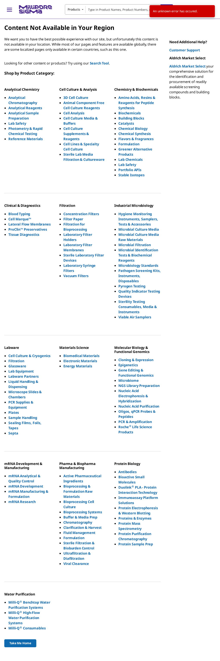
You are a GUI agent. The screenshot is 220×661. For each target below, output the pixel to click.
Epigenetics (128, 365)
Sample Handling (22, 417)
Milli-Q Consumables (27, 628)
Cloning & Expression (135, 359)
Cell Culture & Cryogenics (29, 355)
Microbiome (128, 380)
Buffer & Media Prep (80, 517)
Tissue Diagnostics (23, 234)
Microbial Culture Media (138, 229)
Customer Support (184, 50)
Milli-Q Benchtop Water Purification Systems (29, 605)
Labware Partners (23, 376)
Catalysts (126, 123)
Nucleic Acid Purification (138, 406)
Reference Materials (25, 138)
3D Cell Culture (75, 97)
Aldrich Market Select (187, 66)
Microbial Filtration (134, 244)
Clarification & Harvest (82, 527)
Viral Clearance (76, 563)
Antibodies (127, 471)
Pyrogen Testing (131, 286)
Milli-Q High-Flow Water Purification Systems (24, 617)
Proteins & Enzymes (134, 518)
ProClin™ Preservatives (27, 229)
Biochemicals (129, 113)
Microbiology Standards (138, 265)
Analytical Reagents (25, 108)
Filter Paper (73, 219)
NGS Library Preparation (138, 385)
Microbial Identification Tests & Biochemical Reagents (138, 255)
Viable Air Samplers (134, 317)
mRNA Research (22, 501)
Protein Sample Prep (135, 544)
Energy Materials (77, 366)
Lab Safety (17, 123)
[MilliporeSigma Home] (35, 9)
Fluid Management (79, 532)
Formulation (128, 144)
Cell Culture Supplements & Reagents (76, 133)
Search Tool (99, 63)
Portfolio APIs (129, 169)
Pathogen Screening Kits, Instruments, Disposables (139, 275)
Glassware (17, 366)
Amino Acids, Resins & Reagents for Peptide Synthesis (136, 102)
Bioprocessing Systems (82, 512)
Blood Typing (19, 214)
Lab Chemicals (130, 159)
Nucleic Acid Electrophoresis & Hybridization (133, 395)
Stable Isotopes (131, 175)
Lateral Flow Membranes (29, 224)
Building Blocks (131, 118)
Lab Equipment (21, 371)
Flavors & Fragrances (136, 138)
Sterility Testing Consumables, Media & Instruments (137, 306)
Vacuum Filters (76, 275)
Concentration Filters (81, 214)
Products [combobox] (74, 9)
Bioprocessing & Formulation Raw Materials (78, 491)
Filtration (16, 361)
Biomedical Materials (81, 355)
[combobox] (119, 9)
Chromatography (77, 522)
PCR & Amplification (135, 421)
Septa (13, 433)
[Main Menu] (9, 9)
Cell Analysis (73, 113)
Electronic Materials (80, 361)
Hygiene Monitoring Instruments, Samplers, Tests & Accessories (138, 219)
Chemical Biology (132, 128)
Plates (13, 412)
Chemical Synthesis (134, 133)
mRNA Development (25, 486)
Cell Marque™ (19, 219)
